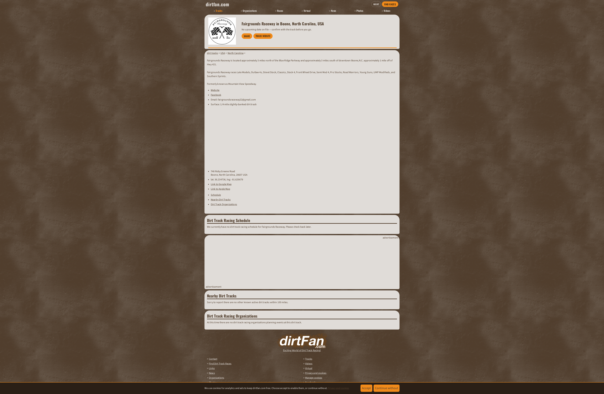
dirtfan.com (217, 4)
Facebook (216, 95)
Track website (263, 36)
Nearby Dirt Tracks (221, 199)
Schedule (216, 195)
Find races (390, 4)
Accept (366, 388)
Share (247, 36)
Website (215, 90)
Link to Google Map (221, 184)
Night (376, 4)
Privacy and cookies (315, 373)
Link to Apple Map (220, 189)
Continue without (386, 388)
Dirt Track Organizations (224, 204)
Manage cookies (313, 378)
